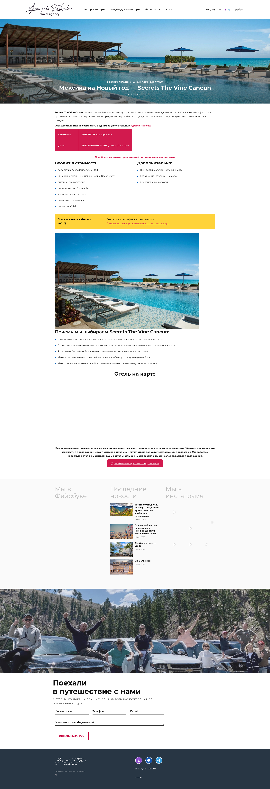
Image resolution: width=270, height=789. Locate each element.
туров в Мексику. (141, 125)
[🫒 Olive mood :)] (174, 528)
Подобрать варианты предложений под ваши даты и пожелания (135, 157)
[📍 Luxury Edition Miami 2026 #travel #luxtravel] (206, 528)
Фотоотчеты (153, 9)
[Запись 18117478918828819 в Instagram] (174, 544)
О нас (169, 9)
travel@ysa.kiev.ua (146, 768)
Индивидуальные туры (125, 9)
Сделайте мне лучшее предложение (135, 463)
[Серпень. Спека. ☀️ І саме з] (206, 512)
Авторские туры (94, 9)
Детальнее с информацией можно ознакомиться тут (138, 223)
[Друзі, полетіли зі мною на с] (190, 528)
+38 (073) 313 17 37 (215, 9)
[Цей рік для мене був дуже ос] (190, 512)
